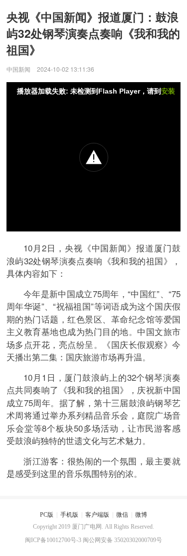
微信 (122, 514)
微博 (141, 514)
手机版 (69, 514)
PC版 (46, 514)
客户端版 (97, 514)
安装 (168, 91)
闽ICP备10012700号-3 (53, 540)
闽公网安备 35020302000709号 (122, 540)
